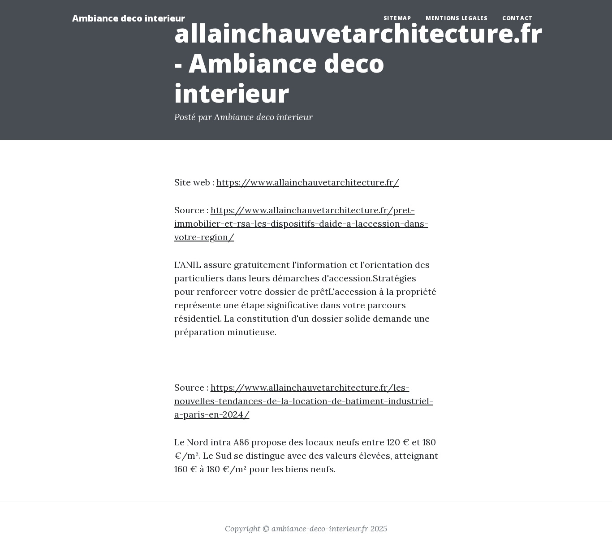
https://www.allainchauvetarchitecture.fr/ (307, 182)
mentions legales (457, 18)
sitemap (397, 18)
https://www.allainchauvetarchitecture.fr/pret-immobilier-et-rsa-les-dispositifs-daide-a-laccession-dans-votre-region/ (301, 223)
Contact (517, 18)
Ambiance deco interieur (128, 18)
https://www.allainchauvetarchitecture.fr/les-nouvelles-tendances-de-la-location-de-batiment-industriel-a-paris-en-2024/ (303, 401)
